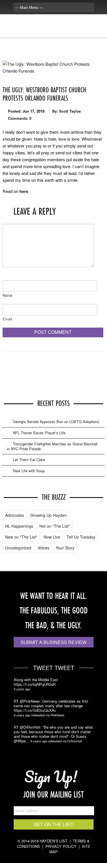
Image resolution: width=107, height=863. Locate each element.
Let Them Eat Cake (29, 459)
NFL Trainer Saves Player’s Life (39, 432)
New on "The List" (21, 537)
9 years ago (22, 689)
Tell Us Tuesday (80, 537)
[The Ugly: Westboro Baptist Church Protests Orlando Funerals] (53, 71)
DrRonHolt (74, 741)
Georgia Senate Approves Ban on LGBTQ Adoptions (56, 421)
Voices (43, 548)
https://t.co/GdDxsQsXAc (35, 710)
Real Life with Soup (29, 470)
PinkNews (57, 715)
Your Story (65, 548)
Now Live (52, 537)
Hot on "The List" (54, 526)
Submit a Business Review (53, 642)
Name (7, 295)
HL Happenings (19, 526)
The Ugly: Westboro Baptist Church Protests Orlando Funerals (44, 94)
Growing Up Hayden (48, 515)
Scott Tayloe (70, 111)
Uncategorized (18, 548)
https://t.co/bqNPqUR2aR (35, 684)
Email (7, 319)
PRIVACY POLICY (60, 846)
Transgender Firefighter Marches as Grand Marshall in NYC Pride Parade (52, 446)
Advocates (14, 515)
